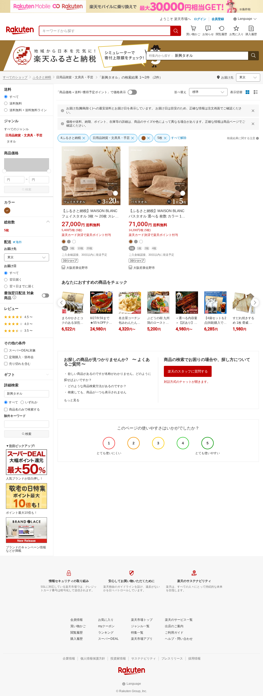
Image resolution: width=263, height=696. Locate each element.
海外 (19, 242)
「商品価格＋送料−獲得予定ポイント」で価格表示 (91, 92)
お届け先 (10, 249)
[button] (245, 19)
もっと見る (71, 400)
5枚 (6, 230)
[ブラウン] (7, 210)
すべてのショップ (15, 77)
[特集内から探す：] (253, 56)
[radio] (5, 96)
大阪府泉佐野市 (77, 268)
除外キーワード (15, 416)
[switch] (45, 295)
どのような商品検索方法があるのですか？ (97, 386)
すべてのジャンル (16, 129)
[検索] (176, 31)
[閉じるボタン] (253, 111)
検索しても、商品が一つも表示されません (97, 392)
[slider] (4, 171)
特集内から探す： (161, 56)
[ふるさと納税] (98, 55)
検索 (28, 189)
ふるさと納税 (42, 77)
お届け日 (10, 266)
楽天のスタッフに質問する (188, 371)
